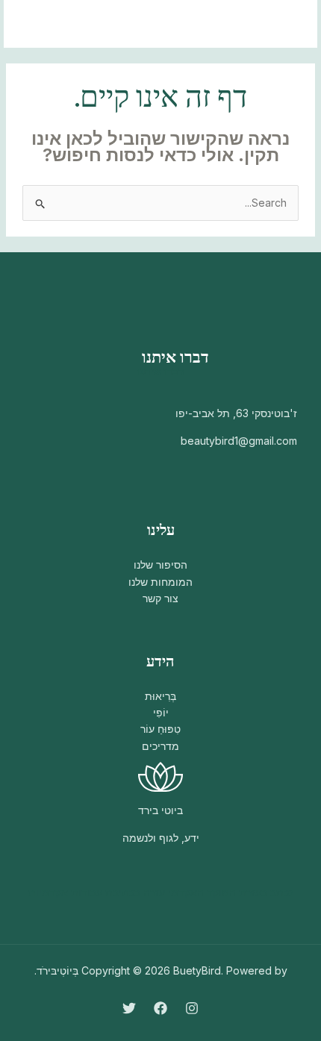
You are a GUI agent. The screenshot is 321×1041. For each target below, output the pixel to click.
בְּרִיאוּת (160, 696)
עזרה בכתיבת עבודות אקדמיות (96, 892)
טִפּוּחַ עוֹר (160, 728)
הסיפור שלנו (160, 564)
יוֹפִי (161, 712)
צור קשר (160, 598)
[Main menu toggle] (34, 24)
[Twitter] (129, 1008)
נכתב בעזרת (266, 892)
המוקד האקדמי (202, 892)
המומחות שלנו (160, 581)
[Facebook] (160, 1008)
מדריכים (160, 746)
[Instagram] (192, 1008)
